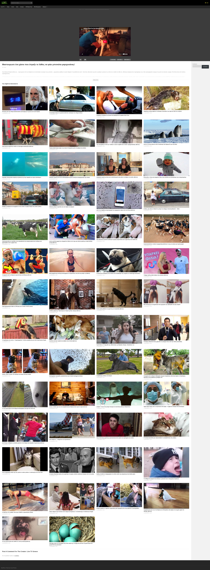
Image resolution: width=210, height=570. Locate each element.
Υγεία (17, 6)
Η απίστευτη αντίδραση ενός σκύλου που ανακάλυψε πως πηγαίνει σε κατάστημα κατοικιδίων (118, 273)
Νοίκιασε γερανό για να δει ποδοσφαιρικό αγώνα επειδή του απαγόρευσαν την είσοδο (69, 177)
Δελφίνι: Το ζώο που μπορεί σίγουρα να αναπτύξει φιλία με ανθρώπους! (113, 406)
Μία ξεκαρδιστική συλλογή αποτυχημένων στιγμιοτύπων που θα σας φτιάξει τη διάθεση (69, 273)
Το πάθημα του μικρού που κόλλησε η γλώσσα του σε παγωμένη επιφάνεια (161, 478)
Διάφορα (44, 6)
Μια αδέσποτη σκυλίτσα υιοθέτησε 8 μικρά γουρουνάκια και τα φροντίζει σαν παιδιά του (117, 239)
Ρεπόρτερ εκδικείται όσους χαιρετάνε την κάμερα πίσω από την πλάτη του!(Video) (163, 341)
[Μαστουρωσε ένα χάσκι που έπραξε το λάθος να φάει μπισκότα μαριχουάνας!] (25, 98)
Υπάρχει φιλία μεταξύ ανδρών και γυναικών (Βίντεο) (156, 275)
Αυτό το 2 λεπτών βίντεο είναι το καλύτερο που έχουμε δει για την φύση (160, 144)
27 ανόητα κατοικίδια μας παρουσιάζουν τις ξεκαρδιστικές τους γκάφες (160, 437)
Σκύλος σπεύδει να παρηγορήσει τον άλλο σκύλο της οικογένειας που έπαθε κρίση (116, 474)
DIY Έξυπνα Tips (29, 6)
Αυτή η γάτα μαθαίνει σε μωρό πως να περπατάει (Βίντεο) (110, 308)
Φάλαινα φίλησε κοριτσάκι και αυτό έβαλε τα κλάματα (61, 206)
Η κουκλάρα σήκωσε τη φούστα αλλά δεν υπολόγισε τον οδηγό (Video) (65, 112)
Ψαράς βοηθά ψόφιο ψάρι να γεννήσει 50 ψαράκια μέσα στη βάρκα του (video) (67, 148)
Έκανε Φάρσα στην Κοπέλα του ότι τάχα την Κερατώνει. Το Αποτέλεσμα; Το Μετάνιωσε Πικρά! (71, 511)
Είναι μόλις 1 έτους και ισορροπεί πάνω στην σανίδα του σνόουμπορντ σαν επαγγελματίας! (165, 177)
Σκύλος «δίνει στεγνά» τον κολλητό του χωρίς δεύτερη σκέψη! (16, 374)
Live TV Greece (32, 551)
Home (8, 6)
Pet (2, 67)
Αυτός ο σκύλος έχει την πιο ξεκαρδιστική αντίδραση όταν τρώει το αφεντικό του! (68, 406)
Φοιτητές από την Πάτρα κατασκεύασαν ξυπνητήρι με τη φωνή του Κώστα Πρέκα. (21, 111)
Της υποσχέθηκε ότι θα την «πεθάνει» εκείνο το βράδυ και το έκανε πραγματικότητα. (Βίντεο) (118, 144)
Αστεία (12, 6)
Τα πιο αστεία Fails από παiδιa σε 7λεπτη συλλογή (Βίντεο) (16, 541)
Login (207, 2)
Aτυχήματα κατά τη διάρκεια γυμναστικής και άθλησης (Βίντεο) (16, 275)
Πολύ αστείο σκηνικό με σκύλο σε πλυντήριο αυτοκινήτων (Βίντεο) (17, 146)
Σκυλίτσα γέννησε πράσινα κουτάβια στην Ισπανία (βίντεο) (63, 341)
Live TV (2, 6)
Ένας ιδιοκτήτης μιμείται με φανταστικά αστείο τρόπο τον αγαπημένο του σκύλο (115, 437)
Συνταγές (22, 6)
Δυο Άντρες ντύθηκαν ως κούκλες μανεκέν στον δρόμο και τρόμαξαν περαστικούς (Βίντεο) (23, 443)
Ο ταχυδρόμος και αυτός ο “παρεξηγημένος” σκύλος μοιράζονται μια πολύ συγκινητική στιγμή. (24, 340)
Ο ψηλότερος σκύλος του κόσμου (104, 375)
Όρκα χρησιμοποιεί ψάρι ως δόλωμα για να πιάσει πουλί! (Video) (17, 306)
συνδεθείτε (16, 555)
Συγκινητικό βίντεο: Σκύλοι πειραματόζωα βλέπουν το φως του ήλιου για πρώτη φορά (164, 244)
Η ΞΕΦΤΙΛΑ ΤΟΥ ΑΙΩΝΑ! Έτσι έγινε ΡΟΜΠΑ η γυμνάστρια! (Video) (17, 512)
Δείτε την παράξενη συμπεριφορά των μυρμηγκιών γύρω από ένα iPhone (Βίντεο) (116, 210)
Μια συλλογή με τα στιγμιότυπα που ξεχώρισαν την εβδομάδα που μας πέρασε (162, 304)
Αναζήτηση (194, 64)
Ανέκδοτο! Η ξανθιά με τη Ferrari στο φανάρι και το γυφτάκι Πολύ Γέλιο (113, 115)
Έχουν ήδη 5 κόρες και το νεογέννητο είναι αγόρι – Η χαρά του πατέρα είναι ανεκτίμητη (164, 406)
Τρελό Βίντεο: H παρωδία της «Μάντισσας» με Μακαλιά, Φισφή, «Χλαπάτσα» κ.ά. (115, 344)
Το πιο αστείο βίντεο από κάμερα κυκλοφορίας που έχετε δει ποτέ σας (18, 408)
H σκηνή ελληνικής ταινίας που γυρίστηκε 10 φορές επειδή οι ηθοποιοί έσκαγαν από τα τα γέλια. (71, 474)
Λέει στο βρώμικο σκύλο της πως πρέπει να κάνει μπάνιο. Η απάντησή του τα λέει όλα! (22, 472)
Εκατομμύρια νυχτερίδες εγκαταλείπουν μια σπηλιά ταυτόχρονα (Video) (65, 376)
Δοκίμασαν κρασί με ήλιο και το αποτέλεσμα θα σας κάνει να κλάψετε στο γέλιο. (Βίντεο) (117, 177)
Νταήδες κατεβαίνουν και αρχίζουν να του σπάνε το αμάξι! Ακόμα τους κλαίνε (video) (21, 206)
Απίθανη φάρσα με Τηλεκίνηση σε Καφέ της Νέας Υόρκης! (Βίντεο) (64, 310)
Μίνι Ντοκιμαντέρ (37, 6)
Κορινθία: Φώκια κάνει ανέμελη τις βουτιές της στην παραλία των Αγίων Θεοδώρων (21, 177)
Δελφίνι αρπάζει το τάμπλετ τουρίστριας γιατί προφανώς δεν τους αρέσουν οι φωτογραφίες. (118, 508)
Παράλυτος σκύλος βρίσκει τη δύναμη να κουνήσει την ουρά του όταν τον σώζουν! (163, 111)
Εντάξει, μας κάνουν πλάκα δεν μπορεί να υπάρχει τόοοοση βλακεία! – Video (161, 208)
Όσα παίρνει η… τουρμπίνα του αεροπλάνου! (59, 439)
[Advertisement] (105, 19)
